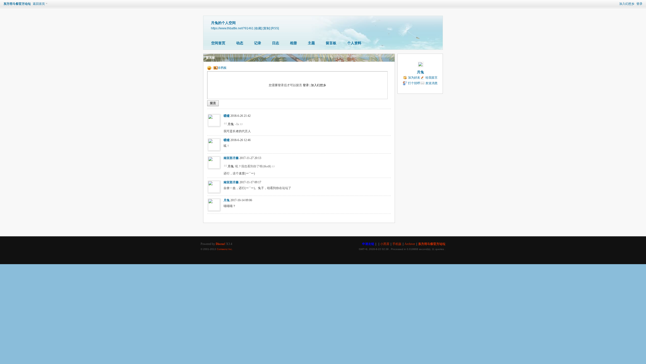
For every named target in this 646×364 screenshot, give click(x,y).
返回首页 (39, 4)
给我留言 (431, 77)
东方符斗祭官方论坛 (17, 4)
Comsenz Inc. (225, 249)
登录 (639, 4)
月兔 (227, 200)
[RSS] (275, 28)
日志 (275, 43)
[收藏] (258, 28)
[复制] (266, 28)
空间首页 (218, 43)
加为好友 (414, 77)
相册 (293, 43)
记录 (257, 43)
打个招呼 (414, 83)
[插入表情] (210, 68)
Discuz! (220, 244)
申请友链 (368, 244)
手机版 (396, 244)
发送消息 (431, 83)
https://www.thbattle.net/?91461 (232, 28)
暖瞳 (227, 116)
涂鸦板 (222, 68)
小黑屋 (384, 244)
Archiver (410, 244)
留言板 (331, 43)
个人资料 (354, 43)
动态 (239, 43)
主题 (311, 43)
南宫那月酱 (231, 158)
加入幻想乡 (626, 4)
